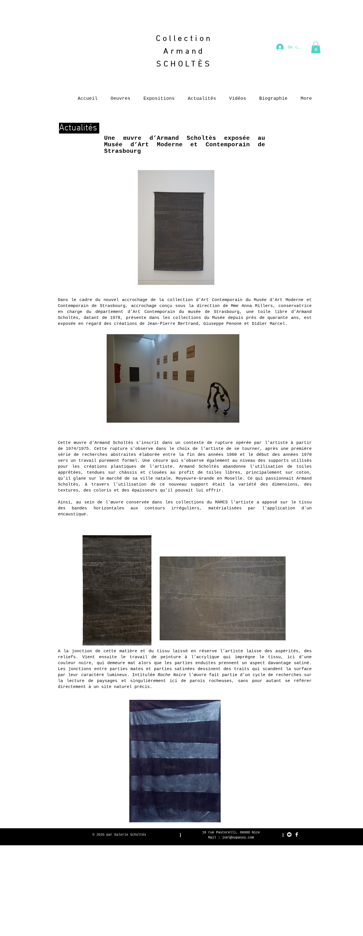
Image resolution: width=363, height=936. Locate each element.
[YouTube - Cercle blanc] (289, 834)
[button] (316, 47)
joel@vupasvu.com (238, 838)
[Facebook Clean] (296, 834)
